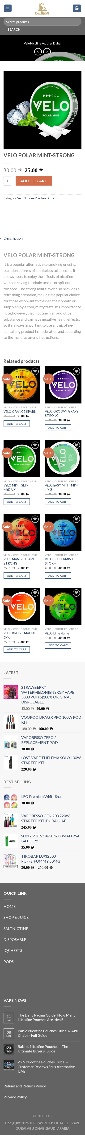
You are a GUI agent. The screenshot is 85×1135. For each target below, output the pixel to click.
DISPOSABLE (15, 939)
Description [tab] (13, 238)
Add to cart (33, 180)
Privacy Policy (15, 1097)
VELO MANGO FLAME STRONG (19, 561)
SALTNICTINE (16, 928)
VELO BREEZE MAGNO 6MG (20, 635)
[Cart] (77, 8)
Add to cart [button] (17, 423)
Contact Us (42, 1116)
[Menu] (8, 8)
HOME (10, 906)
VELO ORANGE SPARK (20, 411)
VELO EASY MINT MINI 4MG (61, 487)
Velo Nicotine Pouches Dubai (42, 43)
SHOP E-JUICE (16, 917)
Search (14, 29)
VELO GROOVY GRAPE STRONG (61, 413)
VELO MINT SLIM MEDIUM (16, 487)
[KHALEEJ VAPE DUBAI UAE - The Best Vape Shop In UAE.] (42, 8)
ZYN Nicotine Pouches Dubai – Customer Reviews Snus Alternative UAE (46, 1066)
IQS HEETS (13, 950)
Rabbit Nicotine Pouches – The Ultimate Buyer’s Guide (43, 1048)
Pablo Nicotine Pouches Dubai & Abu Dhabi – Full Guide (48, 1032)
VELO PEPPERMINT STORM (59, 561)
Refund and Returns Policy (25, 1086)
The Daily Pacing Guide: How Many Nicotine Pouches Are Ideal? (46, 1017)
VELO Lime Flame (57, 633)
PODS (9, 961)
